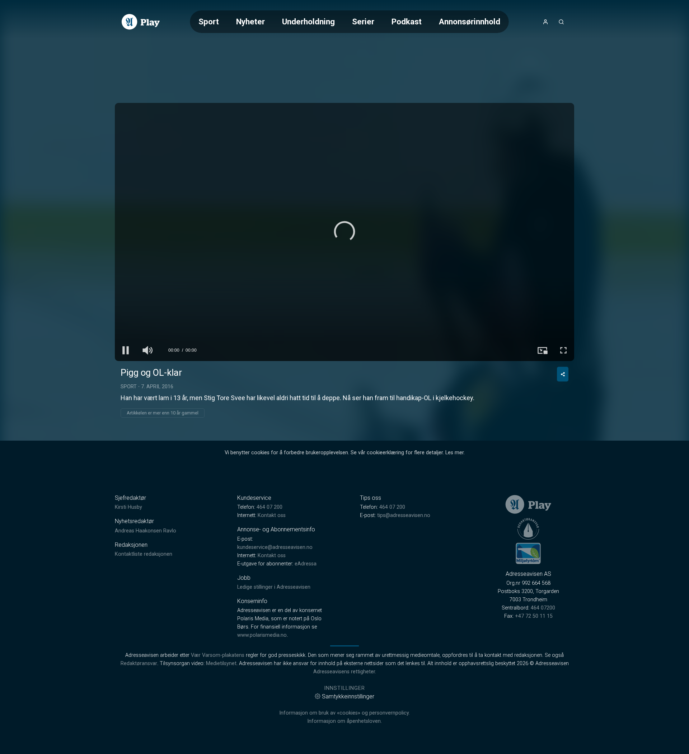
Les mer (454, 453)
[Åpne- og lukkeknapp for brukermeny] (545, 22)
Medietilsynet (221, 663)
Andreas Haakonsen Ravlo (145, 531)
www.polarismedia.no (262, 635)
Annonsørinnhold (469, 21)
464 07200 (543, 608)
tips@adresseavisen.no (403, 515)
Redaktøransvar (139, 663)
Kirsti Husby (128, 507)
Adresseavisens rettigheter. (344, 672)
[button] (344, 231)
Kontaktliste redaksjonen (143, 554)
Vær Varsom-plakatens (217, 655)
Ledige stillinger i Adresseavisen (273, 587)
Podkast (407, 21)
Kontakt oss (272, 515)
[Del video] (562, 374)
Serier (363, 21)
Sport (208, 21)
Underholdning (308, 21)
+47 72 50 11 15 (534, 616)
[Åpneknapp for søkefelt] (561, 22)
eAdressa (306, 564)
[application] (344, 232)
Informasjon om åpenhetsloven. (344, 721)
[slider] (344, 337)
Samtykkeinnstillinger (348, 696)
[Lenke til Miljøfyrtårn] (528, 553)
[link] (141, 22)
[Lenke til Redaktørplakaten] (528, 529)
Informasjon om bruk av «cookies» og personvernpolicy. (344, 713)
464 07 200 (269, 507)
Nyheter (250, 21)
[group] (147, 350)
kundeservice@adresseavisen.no (275, 547)
